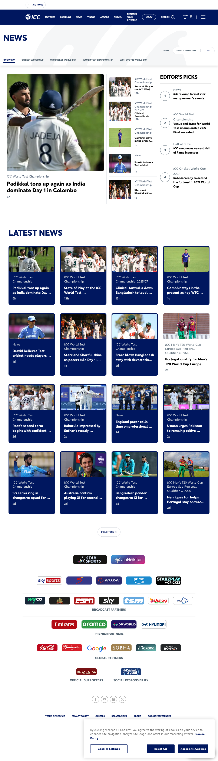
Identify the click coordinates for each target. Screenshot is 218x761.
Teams (165, 50)
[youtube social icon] (104, 699)
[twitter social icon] (122, 699)
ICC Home (38, 4)
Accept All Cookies (193, 748)
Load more (107, 531)
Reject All (160, 748)
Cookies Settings (109, 748)
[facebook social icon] (95, 699)
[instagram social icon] (113, 699)
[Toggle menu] (203, 17)
